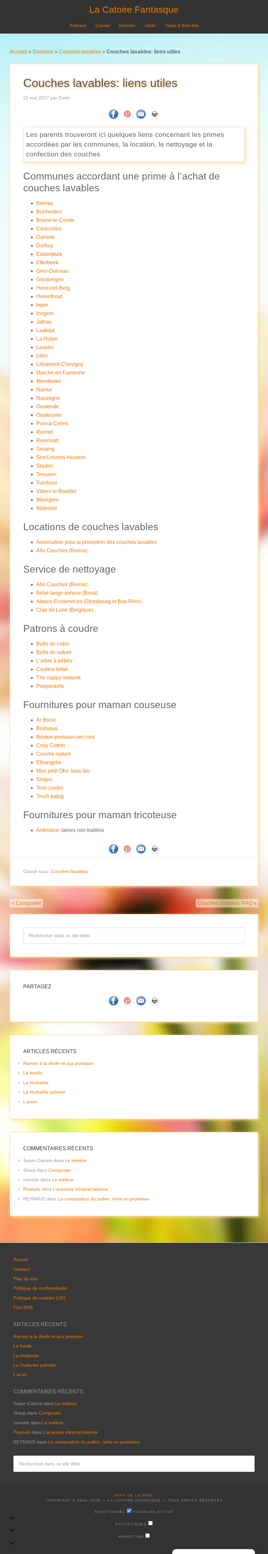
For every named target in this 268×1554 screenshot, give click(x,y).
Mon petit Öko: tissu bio (63, 771)
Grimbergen (50, 279)
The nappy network (58, 677)
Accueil (18, 51)
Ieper (42, 305)
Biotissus (47, 728)
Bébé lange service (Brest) (67, 593)
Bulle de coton (53, 643)
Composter (59, 1170)
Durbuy (44, 245)
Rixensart (47, 440)
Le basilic (32, 1072)
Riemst (44, 432)
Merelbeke (48, 381)
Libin (42, 355)
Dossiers (43, 51)
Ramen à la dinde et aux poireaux (58, 1063)
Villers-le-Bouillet (56, 491)
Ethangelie (48, 762)
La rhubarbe (36, 1082)
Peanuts (31, 1189)
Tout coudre (49, 788)
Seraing (45, 449)
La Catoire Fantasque (134, 10)
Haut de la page (134, 1495)
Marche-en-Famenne (60, 372)
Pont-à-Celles (52, 423)
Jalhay (44, 322)
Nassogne (48, 398)
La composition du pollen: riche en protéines (103, 1198)
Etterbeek (47, 262)
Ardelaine (47, 830)
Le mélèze (76, 1160)
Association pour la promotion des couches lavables (96, 542)
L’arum (30, 1101)
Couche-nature (53, 754)
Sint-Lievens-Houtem (60, 457)
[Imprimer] (154, 117)
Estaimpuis (49, 254)
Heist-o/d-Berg (53, 288)
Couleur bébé (52, 669)
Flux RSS (23, 1307)
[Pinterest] (127, 117)
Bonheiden (49, 211)
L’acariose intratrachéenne (80, 1189)
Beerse (44, 203)
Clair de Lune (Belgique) (64, 610)
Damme (45, 237)
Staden (44, 466)
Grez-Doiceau (52, 271)
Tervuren (46, 474)
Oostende (47, 406)
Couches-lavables (80, 51)
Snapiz (44, 779)
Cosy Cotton (50, 745)
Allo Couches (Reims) (61, 550)
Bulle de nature (54, 652)
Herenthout (49, 296)
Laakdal (45, 330)
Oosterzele (48, 415)
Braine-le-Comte (55, 220)
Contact (21, 1269)
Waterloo (46, 508)
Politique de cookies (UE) (39, 1297)
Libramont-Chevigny (59, 364)
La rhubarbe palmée (44, 1092)
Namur (44, 389)
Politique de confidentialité (40, 1288)
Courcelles (48, 228)
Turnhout (46, 483)
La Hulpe (47, 338)
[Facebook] (113, 117)
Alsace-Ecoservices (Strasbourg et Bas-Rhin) (88, 601)
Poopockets (50, 686)
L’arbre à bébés (54, 660)
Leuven (45, 347)
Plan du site (25, 1278)
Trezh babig (50, 796)
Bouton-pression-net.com (65, 737)
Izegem (44, 313)
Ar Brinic (46, 720)
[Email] (141, 117)
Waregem (47, 499)
